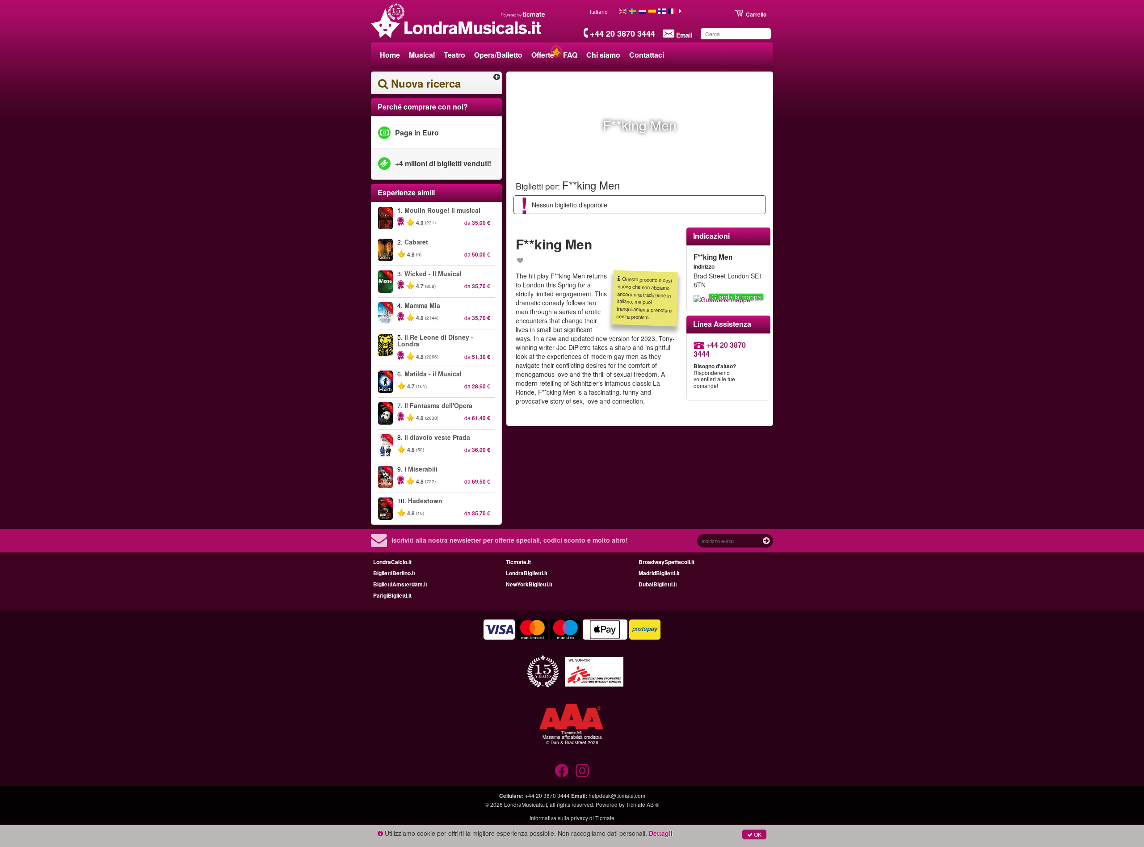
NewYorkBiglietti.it (529, 584)
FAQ (570, 55)
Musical (422, 55)
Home (390, 55)
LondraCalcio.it (392, 562)
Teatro (454, 55)
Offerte (542, 55)
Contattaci (646, 55)
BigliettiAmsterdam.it (400, 584)
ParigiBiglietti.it (392, 595)
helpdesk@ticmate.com (617, 795)
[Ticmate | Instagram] (582, 770)
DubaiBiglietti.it (658, 584)
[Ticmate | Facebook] (561, 770)
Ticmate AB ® (642, 804)
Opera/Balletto (498, 55)
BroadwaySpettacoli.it (666, 562)
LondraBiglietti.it (526, 573)
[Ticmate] (523, 14)
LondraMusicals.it (525, 804)
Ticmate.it (518, 562)
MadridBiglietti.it (659, 573)
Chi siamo (603, 55)
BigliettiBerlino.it (394, 573)
